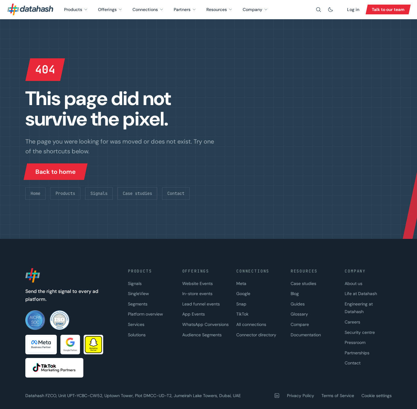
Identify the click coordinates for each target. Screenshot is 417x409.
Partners (182, 9)
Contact (175, 193)
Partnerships (357, 353)
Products (73, 9)
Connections (145, 9)
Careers (352, 322)
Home (35, 193)
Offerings (107, 9)
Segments (137, 304)
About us (353, 283)
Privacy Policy (300, 395)
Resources (216, 9)
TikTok (242, 314)
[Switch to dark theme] (330, 9)
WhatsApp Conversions (205, 324)
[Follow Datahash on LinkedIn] (277, 395)
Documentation (306, 335)
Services (136, 324)
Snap (241, 304)
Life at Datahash (361, 293)
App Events (193, 314)
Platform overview (145, 314)
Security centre (360, 332)
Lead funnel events (201, 304)
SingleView (138, 293)
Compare (300, 324)
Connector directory (256, 335)
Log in (353, 9)
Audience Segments (202, 335)
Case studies (137, 193)
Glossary (299, 314)
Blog (295, 293)
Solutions (137, 335)
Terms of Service (337, 395)
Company (252, 9)
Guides (298, 304)
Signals (98, 193)
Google (243, 293)
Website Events (197, 283)
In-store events (197, 293)
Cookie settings (376, 395)
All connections (251, 324)
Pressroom (355, 342)
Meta (241, 283)
